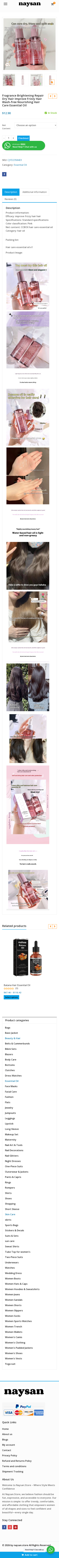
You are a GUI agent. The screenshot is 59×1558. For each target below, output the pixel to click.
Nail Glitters (11, 1155)
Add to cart (31, 1554)
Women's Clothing (15, 1342)
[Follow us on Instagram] (10, 1527)
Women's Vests (13, 1358)
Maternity (10, 1139)
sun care (9, 1241)
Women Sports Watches (18, 1321)
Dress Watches (13, 1075)
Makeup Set (11, 1134)
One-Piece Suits (14, 1166)
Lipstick (9, 1123)
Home (5, 1428)
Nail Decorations (14, 1150)
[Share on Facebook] (4, 174)
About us (7, 1434)
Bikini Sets (10, 1048)
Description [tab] (11, 192)
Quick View (29, 984)
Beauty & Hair (12, 1038)
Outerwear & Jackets (16, 1171)
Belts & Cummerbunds (17, 1043)
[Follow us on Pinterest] (15, 1527)
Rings (8, 1182)
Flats (7, 1102)
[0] (52, 4)
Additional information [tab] (34, 192)
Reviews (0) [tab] (10, 199)
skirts (8, 1219)
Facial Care (11, 1091)
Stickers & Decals (14, 1230)
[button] (54, 84)
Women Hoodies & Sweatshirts (22, 1289)
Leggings (10, 1118)
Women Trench (13, 1326)
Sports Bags (11, 1225)
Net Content (6, 127)
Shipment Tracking (12, 1471)
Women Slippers (14, 1310)
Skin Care (10, 1214)
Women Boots (13, 1278)
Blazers (9, 1054)
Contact (6, 1450)
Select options (11, 997)
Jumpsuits (10, 1113)
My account (8, 1444)
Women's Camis (13, 1337)
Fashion (9, 1096)
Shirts (8, 1193)
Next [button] (52, 43)
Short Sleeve (12, 1209)
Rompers (10, 1187)
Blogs (5, 1439)
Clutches (10, 1070)
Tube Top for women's (17, 1251)
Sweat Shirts (12, 1246)
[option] (29, 44)
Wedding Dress (13, 1273)
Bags (7, 1027)
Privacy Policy (9, 1455)
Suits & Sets (11, 1235)
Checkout (23, 138)
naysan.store (21, 1545)
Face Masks (11, 1086)
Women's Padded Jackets (19, 1347)
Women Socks (12, 1315)
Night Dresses (13, 1161)
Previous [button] (7, 43)
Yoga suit (10, 1363)
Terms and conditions (14, 1466)
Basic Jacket (11, 1032)
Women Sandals (13, 1299)
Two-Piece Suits (14, 1257)
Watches (10, 1267)
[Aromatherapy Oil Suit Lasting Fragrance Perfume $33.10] (55, 96)
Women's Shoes (13, 1353)
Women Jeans (12, 1294)
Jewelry (9, 1107)
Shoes (8, 1198)
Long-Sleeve (12, 1129)
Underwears (12, 1262)
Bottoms (10, 1065)
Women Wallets (13, 1332)
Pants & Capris (13, 1177)
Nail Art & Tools (13, 1145)
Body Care (10, 1059)
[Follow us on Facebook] (4, 1527)
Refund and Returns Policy (17, 1460)
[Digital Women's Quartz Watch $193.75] (50, 96)
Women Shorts (13, 1305)
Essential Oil (20, 164)
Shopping (10, 1203)
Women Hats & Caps (16, 1283)
